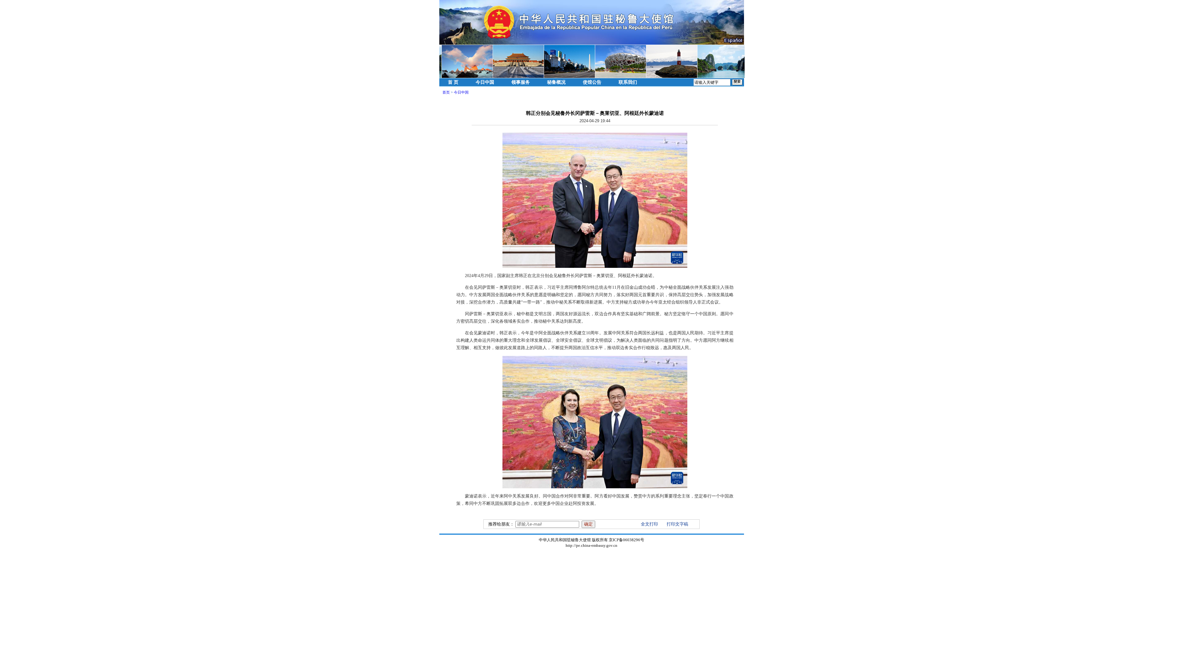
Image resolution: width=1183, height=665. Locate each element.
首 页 (453, 82)
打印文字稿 (677, 524)
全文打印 (649, 524)
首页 (446, 92)
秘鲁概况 (556, 82)
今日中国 (485, 82)
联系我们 (628, 82)
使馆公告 (592, 82)
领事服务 (520, 82)
